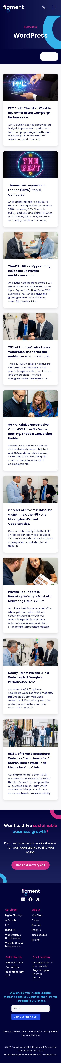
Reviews (36, 925)
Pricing (36, 939)
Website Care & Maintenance (14, 944)
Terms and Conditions (32, 1031)
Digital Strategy (14, 915)
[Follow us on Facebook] (30, 899)
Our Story (37, 915)
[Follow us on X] (38, 899)
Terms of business (11, 1031)
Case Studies (39, 935)
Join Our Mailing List (25, 1016)
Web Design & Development (13, 936)
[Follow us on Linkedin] (23, 899)
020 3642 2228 (14, 962)
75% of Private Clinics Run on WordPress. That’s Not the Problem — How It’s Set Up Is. (29, 351)
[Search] (53, 56)
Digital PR (10, 930)
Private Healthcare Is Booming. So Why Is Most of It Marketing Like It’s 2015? (30, 596)
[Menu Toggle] (54, 6)
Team (35, 920)
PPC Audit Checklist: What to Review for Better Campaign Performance (29, 112)
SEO (7, 925)
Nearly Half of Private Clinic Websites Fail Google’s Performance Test (28, 677)
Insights (36, 930)
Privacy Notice (50, 1031)
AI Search (10, 920)
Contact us (12, 967)
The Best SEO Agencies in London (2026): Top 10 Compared (26, 190)
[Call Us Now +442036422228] (43, 7)
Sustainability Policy (30, 1035)
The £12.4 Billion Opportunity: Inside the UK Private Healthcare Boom (29, 270)
